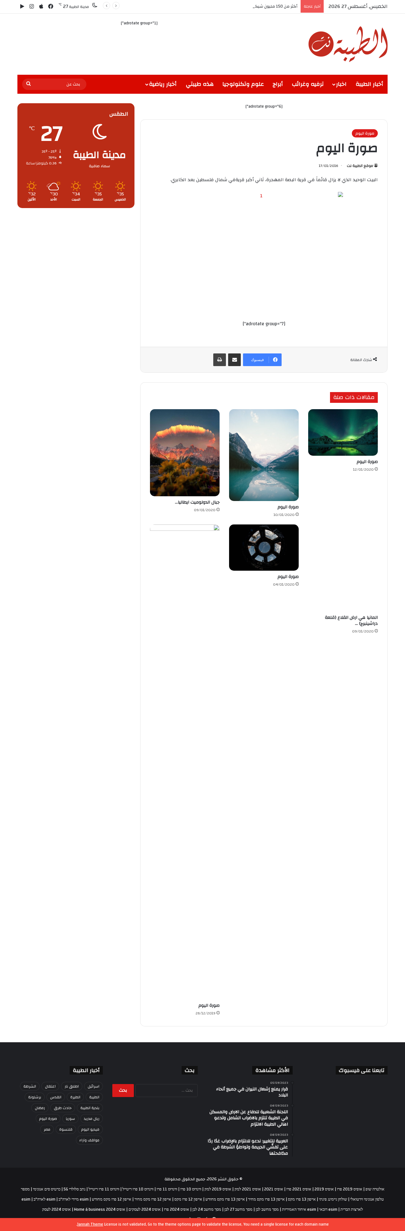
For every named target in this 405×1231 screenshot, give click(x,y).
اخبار (341, 84)
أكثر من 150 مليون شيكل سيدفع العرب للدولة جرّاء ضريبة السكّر (241, 6)
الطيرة (75, 1097)
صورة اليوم (364, 133)
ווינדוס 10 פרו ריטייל (137, 1189)
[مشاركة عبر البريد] (234, 359)
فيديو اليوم (90, 1129)
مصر (47, 1129)
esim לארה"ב (44, 1199)
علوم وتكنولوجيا (243, 84)
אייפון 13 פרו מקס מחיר (266, 1199)
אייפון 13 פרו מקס (302, 1199)
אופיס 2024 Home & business (99, 1209)
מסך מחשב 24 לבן (206, 1209)
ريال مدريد (91, 1118)
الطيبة (94, 1097)
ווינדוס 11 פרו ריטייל (104, 1189)
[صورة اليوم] (343, 432)
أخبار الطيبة (369, 84)
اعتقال (50, 1086)
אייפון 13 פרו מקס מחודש (225, 1199)
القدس (55, 1097)
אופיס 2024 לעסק (56, 1209)
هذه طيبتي (200, 84)
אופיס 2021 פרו (298, 1189)
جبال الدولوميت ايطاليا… (197, 502)
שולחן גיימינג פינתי (333, 1199)
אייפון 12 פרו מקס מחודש (111, 1199)
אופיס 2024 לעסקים (144, 1209)
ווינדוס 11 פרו (167, 1189)
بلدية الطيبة (89, 1107)
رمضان (40, 1107)
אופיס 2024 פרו (176, 1209)
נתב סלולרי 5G (74, 1189)
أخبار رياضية (163, 84)
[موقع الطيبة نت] (348, 44)
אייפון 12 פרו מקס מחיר (152, 1199)
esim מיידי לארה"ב (74, 1199)
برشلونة (34, 1097)
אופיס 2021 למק (247, 1189)
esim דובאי (328, 1209)
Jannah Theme (90, 1224)
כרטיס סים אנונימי (46, 1189)
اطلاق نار (72, 1086)
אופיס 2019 (324, 1189)
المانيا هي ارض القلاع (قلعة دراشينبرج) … (351, 620)
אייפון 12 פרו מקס (188, 1199)
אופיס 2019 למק (217, 1189)
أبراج (278, 84)
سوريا (70, 1118)
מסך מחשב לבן (267, 1209)
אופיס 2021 (273, 1189)
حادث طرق (63, 1107)
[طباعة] (219, 359)
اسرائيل (93, 1086)
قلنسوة (65, 1129)
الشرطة (29, 1086)
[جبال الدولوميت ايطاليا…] (185, 452)
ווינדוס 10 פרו (190, 1189)
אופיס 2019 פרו (349, 1189)
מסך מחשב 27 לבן (238, 1209)
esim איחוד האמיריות (299, 1209)
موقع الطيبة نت (360, 165)
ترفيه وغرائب (308, 84)
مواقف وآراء (89, 1140)
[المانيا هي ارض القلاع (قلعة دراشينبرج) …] (343, 568)
